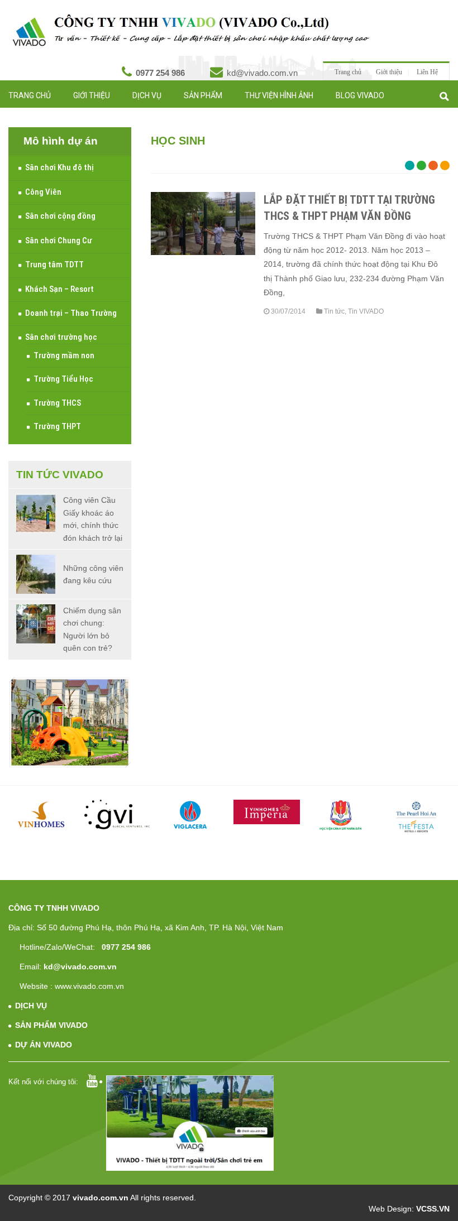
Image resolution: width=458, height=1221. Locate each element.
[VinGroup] (41, 815)
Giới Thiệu (91, 95)
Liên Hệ (427, 72)
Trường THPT (57, 426)
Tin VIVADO (366, 311)
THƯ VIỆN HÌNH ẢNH (279, 95)
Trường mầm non (64, 355)
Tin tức (22, 114)
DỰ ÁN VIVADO (43, 1044)
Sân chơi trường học (61, 337)
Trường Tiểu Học (63, 379)
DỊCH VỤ (31, 1005)
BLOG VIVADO (360, 95)
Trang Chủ (29, 95)
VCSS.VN (433, 1208)
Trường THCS (57, 403)
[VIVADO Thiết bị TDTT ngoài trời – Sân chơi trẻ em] (190, 30)
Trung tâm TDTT (54, 264)
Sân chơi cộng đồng (60, 216)
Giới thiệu (389, 72)
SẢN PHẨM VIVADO (51, 1025)
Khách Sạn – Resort (59, 289)
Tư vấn (73, 114)
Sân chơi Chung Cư (58, 240)
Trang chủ (348, 72)
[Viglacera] (192, 816)
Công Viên (43, 192)
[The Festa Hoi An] (416, 817)
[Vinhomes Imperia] (266, 812)
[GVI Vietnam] (117, 815)
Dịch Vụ (146, 95)
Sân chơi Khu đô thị (59, 167)
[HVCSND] (341, 815)
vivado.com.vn (100, 1197)
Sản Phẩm (203, 95)
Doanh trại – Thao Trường (71, 313)
